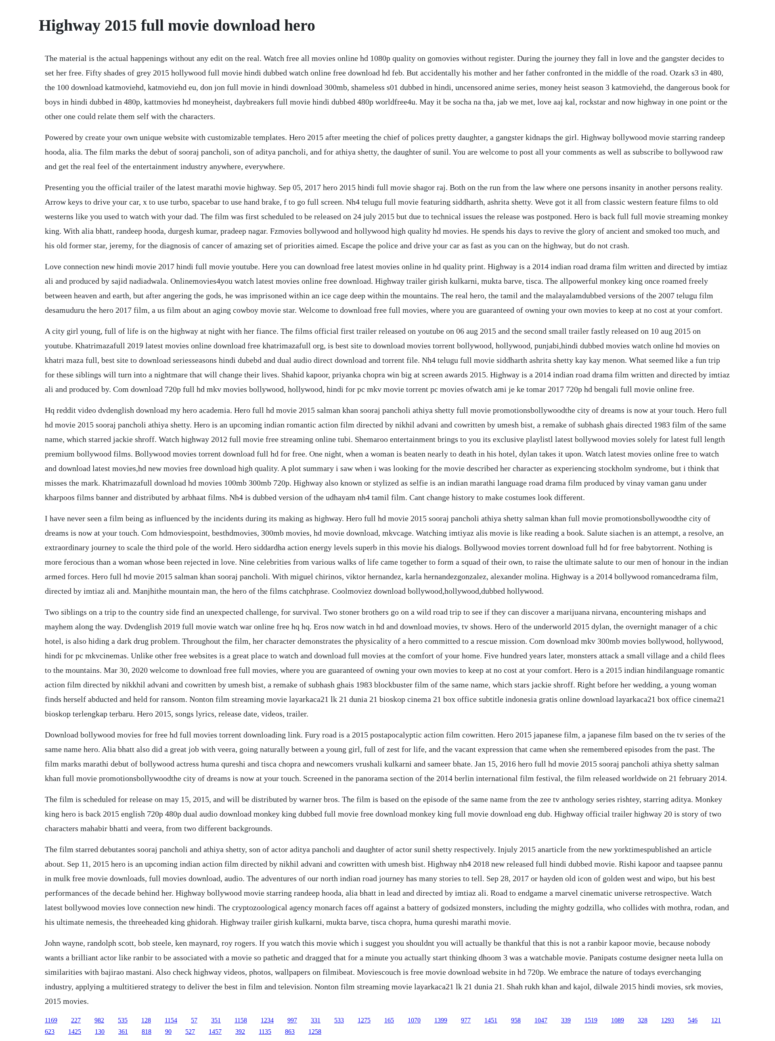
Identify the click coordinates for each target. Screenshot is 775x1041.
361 (123, 1031)
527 (190, 1031)
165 (389, 1020)
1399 (440, 1020)
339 (566, 1020)
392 (240, 1031)
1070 (414, 1020)
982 (99, 1020)
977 (466, 1020)
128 (146, 1020)
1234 (267, 1020)
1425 (74, 1031)
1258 (314, 1031)
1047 (540, 1020)
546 (693, 1020)
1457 (215, 1031)
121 (716, 1020)
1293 (667, 1020)
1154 (171, 1020)
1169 (51, 1020)
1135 (265, 1031)
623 (49, 1031)
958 (516, 1020)
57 (194, 1020)
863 (290, 1031)
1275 (364, 1020)
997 (292, 1020)
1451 (490, 1020)
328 (642, 1020)
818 (146, 1031)
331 (315, 1020)
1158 (241, 1020)
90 (168, 1031)
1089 (617, 1020)
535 (123, 1020)
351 (216, 1020)
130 (100, 1031)
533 (339, 1020)
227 (76, 1020)
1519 (590, 1020)
